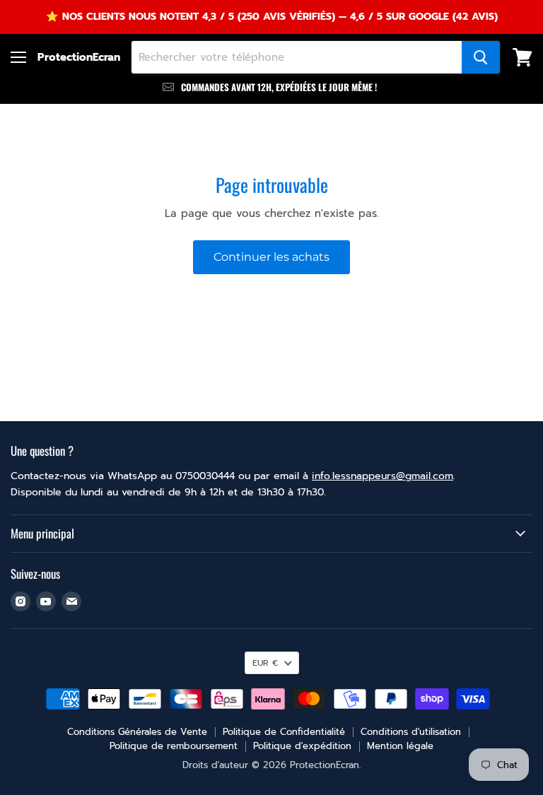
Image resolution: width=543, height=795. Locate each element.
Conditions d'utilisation (411, 731)
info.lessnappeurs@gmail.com (382, 476)
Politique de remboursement (174, 746)
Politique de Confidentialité (284, 731)
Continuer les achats (271, 257)
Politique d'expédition (302, 746)
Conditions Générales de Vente (137, 731)
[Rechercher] (481, 57)
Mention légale (400, 746)
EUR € (265, 662)
